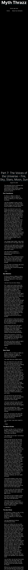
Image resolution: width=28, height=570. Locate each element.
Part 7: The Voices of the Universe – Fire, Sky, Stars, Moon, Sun (14, 176)
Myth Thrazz (14, 2)
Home (8, 10)
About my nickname (17, 10)
